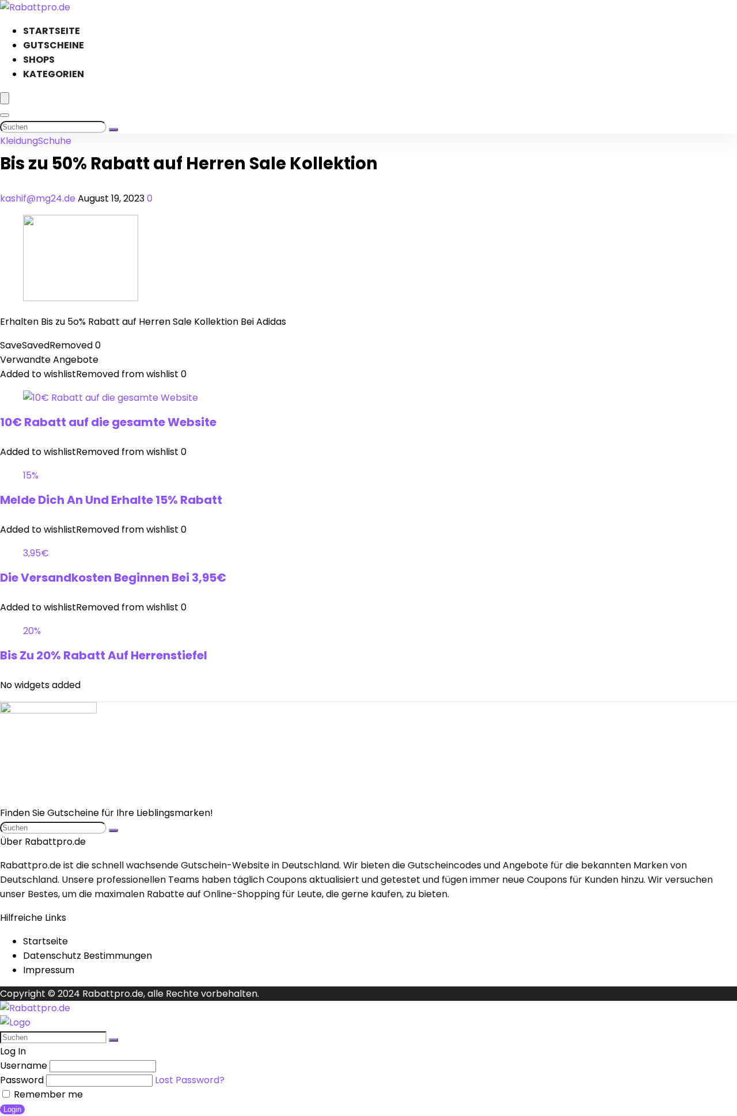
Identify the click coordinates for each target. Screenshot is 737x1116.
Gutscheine (53, 45)
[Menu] (4, 98)
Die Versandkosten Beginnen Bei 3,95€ (113, 578)
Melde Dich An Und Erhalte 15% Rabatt (111, 500)
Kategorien (53, 74)
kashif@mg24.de (39, 198)
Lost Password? (190, 1080)
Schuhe (54, 140)
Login (12, 1109)
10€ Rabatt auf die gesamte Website (108, 422)
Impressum (48, 970)
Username (23, 1065)
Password (22, 1080)
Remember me (47, 1094)
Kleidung (19, 140)
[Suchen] (113, 129)
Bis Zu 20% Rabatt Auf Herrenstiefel (103, 655)
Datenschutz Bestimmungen (87, 955)
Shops (39, 59)
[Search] (4, 115)
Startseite (51, 30)
